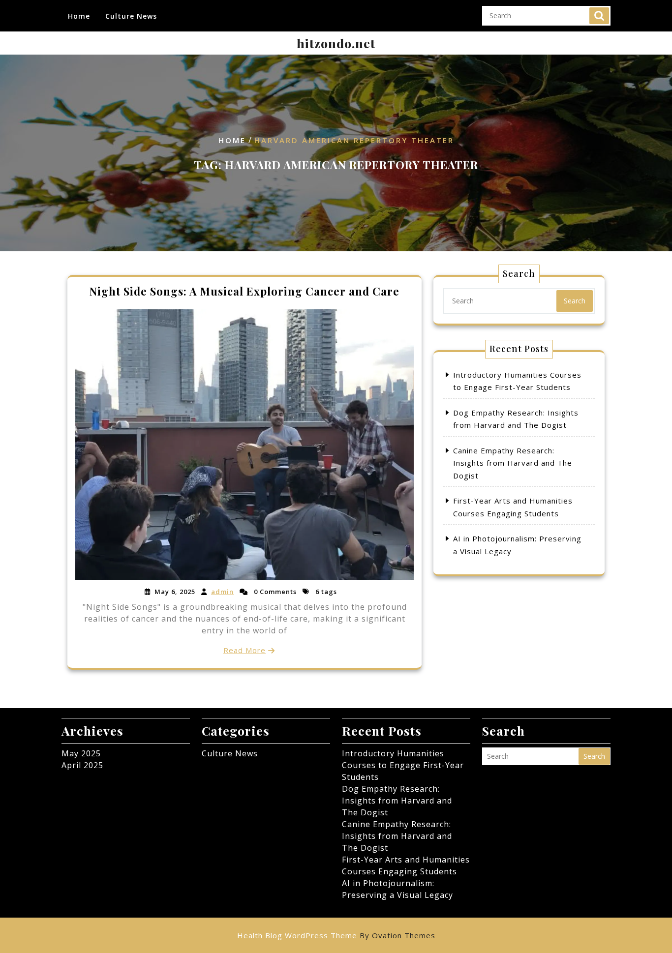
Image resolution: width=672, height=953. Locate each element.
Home (79, 16)
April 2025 (82, 765)
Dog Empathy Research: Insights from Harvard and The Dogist (397, 800)
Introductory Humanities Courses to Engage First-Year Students (403, 765)
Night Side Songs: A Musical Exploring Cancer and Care (244, 291)
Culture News (131, 16)
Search (599, 15)
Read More (244, 650)
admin (222, 591)
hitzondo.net (336, 43)
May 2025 (81, 753)
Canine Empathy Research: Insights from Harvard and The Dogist (512, 463)
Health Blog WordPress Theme (336, 935)
